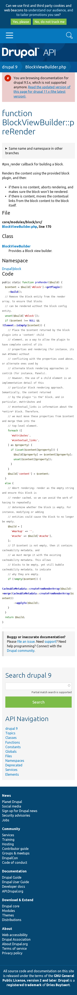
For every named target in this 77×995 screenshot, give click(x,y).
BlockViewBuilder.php (45, 67)
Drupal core (10, 906)
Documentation (14, 871)
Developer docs (13, 886)
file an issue (26, 641)
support (50, 641)
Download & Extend (17, 900)
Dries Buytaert (58, 985)
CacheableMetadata (14, 588)
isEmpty (21, 325)
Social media (11, 806)
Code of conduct (14, 862)
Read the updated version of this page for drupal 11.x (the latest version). (42, 91)
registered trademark (24, 985)
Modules (8, 911)
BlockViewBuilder (16, 246)
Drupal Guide (11, 877)
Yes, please (21, 22)
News (6, 795)
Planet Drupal (12, 802)
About (7, 928)
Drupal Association (16, 939)
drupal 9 (9, 67)
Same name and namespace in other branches (34, 151)
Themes (8, 915)
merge (7, 593)
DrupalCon (10, 858)
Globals (11, 751)
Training (8, 839)
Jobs (5, 820)
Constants (13, 747)
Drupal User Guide (15, 882)
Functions (12, 742)
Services (11, 770)
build (14, 291)
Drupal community (20, 650)
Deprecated (13, 765)
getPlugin (53, 287)
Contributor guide (15, 848)
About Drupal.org (15, 944)
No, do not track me (49, 22)
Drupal (63, 980)
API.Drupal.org (12, 891)
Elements (12, 774)
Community (11, 829)
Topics (10, 733)
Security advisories (16, 815)
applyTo (21, 603)
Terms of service (14, 948)
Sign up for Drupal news (19, 811)
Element (8, 325)
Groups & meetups (16, 853)
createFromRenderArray (44, 588)
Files (8, 756)
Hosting (8, 844)
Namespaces (14, 760)
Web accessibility (15, 935)
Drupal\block (11, 269)
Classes (11, 737)
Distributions (11, 920)
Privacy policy (12, 953)
